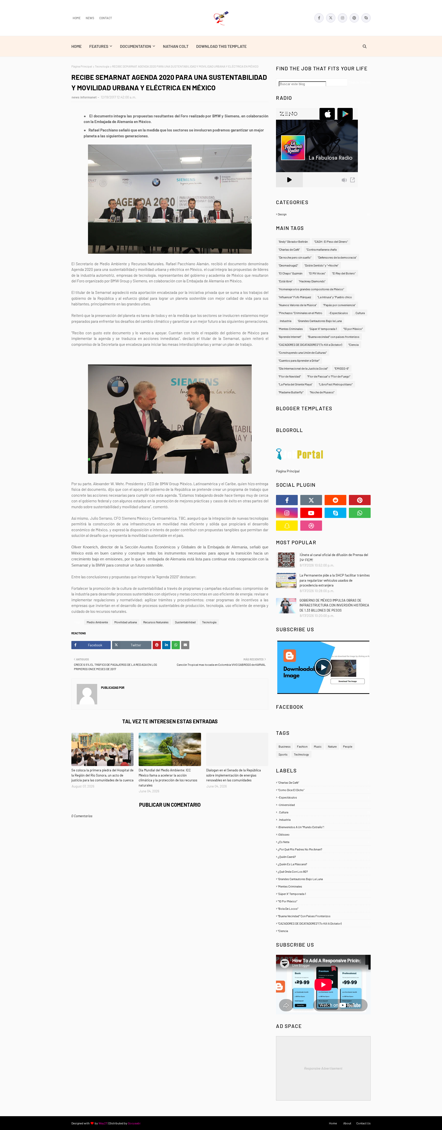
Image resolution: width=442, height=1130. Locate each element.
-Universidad (323, 804)
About (347, 1123)
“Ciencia (353, 344)
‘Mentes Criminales (291, 328)
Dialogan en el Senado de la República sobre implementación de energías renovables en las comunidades (233, 775)
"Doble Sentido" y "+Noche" (321, 265)
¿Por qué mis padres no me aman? (323, 849)
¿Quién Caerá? (323, 856)
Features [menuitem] (98, 46)
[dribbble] (311, 525)
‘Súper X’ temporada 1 (323, 328)
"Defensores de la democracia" (337, 257)
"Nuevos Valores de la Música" (298, 305)
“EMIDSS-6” (341, 368)
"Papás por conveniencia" (339, 305)
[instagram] (342, 18)
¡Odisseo (323, 834)
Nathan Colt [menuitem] (176, 46)
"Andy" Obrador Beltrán (293, 241)
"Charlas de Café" (289, 249)
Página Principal (81, 66)
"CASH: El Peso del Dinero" (331, 241)
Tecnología (102, 66)
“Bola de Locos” (323, 908)
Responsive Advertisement (323, 1068)
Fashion (302, 746)
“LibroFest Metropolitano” (335, 384)
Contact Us (363, 1123)
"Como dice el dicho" (323, 790)
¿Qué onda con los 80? (323, 871)
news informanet (84, 97)
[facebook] (319, 18)
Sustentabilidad (185, 622)
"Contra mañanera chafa (321, 249)
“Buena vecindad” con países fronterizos (333, 336)
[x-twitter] (330, 18)
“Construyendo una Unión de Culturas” (303, 352)
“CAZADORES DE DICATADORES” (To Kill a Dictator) (310, 344)
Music (318, 746)
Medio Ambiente (97, 622)
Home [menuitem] (76, 46)
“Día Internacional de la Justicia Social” (303, 368)
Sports (283, 754)
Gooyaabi (134, 1123)
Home (77, 18)
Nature (332, 746)
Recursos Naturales (156, 622)
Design (324, 214)
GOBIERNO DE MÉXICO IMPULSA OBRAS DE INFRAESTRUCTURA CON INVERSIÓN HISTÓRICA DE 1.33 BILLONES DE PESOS (334, 605)
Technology (301, 754)
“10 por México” (353, 328)
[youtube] (311, 513)
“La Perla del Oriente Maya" (295, 384)
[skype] (366, 18)
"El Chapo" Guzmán (290, 273)
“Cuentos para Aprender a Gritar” (299, 360)
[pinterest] (354, 18)
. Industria (285, 321)
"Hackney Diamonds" (312, 281)
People (347, 746)
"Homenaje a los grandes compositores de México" (311, 289)
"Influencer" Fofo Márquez (295, 297)
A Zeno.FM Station (289, 189)
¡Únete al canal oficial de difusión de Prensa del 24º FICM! (334, 557)
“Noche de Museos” (322, 392)
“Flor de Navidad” (290, 376)
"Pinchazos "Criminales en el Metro (300, 313)
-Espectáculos (338, 313)
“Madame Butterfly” (291, 392)
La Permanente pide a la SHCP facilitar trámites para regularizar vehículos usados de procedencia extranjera (335, 580)
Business (285, 746)
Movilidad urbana (125, 622)
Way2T (102, 1123)
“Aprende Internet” (290, 336)
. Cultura (359, 313)
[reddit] (335, 500)
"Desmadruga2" (288, 265)
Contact (105, 18)
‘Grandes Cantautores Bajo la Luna (320, 321)
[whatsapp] (360, 513)
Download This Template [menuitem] (221, 46)
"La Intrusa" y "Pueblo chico (334, 297)
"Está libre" (285, 281)
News (90, 18)
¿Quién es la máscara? (323, 864)
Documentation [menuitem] (135, 46)
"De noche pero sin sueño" (295, 257)
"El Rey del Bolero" (344, 273)
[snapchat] (287, 525)
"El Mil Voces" (317, 273)
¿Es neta (323, 842)
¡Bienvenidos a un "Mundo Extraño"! (323, 827)
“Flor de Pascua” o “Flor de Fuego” (328, 376)
